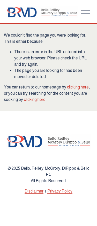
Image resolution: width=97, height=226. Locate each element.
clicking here (78, 87)
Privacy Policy (59, 191)
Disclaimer (34, 191)
